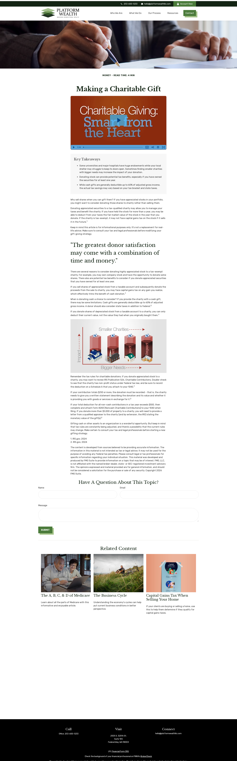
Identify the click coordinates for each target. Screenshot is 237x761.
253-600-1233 (130, 4)
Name (41, 487)
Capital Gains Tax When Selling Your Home (167, 597)
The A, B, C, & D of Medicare (65, 595)
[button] (116, 13)
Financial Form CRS (120, 751)
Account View (186, 4)
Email (122, 487)
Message (42, 505)
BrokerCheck (146, 756)
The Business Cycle (110, 595)
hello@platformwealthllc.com (157, 4)
